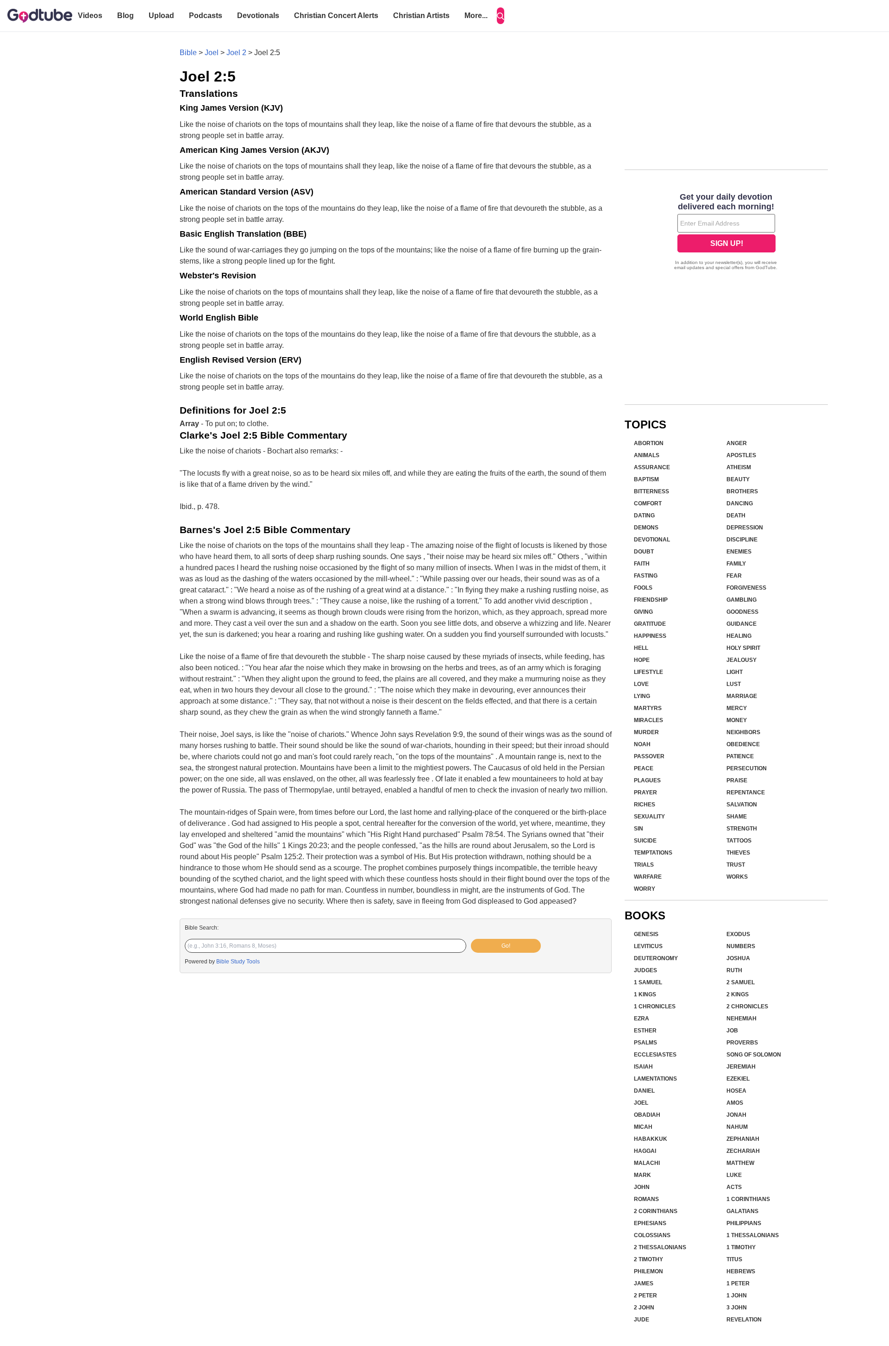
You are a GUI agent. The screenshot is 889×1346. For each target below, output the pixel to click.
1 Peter (738, 1283)
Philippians (743, 1223)
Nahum (737, 1127)
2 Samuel (740, 982)
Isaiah (643, 1066)
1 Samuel (648, 982)
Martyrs (648, 708)
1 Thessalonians (752, 1235)
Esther (645, 1030)
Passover (649, 756)
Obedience (743, 744)
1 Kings (645, 994)
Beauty (738, 479)
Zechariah (743, 1151)
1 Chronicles (655, 1006)
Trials (644, 865)
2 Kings (737, 994)
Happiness (650, 636)
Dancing (739, 503)
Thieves (738, 852)
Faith (642, 563)
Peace (643, 768)
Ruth (734, 970)
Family (736, 563)
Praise (736, 780)
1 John (736, 1295)
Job (732, 1030)
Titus (734, 1259)
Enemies (738, 551)
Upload (161, 15)
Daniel (644, 1091)
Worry (644, 889)
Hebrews (740, 1271)
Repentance (745, 792)
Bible (188, 53)
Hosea (736, 1091)
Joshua (738, 958)
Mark (642, 1175)
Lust (733, 684)
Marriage (741, 696)
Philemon (648, 1271)
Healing (738, 636)
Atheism (738, 467)
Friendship (651, 600)
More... (476, 15)
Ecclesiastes (655, 1054)
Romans (646, 1199)
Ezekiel (738, 1079)
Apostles (741, 455)
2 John (644, 1307)
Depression (744, 527)
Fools (643, 588)
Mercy (736, 708)
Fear (734, 575)
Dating (644, 515)
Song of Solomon (753, 1054)
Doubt (644, 551)
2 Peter (645, 1295)
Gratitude (650, 624)
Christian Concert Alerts (336, 15)
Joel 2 (236, 53)
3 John (736, 1307)
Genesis (646, 934)
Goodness (742, 612)
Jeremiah (741, 1066)
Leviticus (648, 946)
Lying (642, 696)
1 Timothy (741, 1247)
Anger (736, 443)
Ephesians (650, 1223)
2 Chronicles (747, 1006)
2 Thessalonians (660, 1247)
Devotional (652, 539)
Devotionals (258, 15)
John (642, 1187)
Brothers (742, 491)
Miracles (648, 720)
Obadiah (647, 1115)
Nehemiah (741, 1018)
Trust (735, 865)
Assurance (652, 467)
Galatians (742, 1211)
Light (734, 672)
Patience (740, 756)
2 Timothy (648, 1259)
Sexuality (649, 816)
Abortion (649, 443)
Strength (741, 828)
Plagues (647, 780)
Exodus (738, 934)
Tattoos (738, 840)
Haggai (645, 1151)
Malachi (647, 1163)
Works (737, 877)
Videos (90, 15)
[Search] (500, 15)
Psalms (645, 1042)
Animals (646, 455)
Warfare (648, 877)
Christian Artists (421, 15)
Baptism (646, 479)
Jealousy (741, 660)
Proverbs (742, 1042)
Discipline (742, 539)
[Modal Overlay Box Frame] (726, 232)
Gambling (741, 600)
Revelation (744, 1319)
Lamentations (655, 1079)
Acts (734, 1187)
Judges (645, 970)
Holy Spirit (743, 648)
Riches (644, 804)
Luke (734, 1175)
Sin (638, 828)
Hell (641, 648)
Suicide (645, 840)
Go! (505, 946)
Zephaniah (742, 1139)
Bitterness (651, 491)
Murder (646, 732)
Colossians (652, 1235)
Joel (212, 53)
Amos (734, 1103)
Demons (646, 527)
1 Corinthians (748, 1199)
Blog (125, 15)
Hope (642, 660)
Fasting (645, 575)
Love (641, 684)
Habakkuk (650, 1139)
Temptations (653, 852)
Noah (642, 744)
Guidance (741, 624)
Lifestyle (648, 672)
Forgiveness (746, 588)
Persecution (746, 768)
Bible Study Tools (238, 961)
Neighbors (743, 732)
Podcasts (205, 15)
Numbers (740, 946)
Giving (643, 612)
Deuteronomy (656, 958)
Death (735, 515)
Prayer (645, 792)
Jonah (736, 1115)
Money (736, 720)
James (643, 1283)
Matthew (740, 1163)
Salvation (741, 804)
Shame (736, 816)
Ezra (641, 1018)
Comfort (648, 503)
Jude (641, 1319)
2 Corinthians (655, 1211)
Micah (643, 1127)
